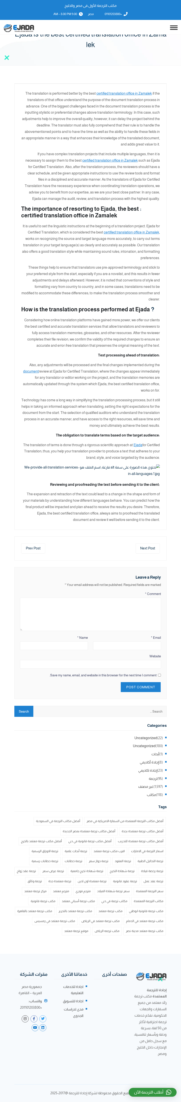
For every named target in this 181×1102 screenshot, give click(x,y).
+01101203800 (113, 14)
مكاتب (151, 795)
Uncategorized (145, 738)
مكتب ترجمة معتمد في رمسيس (54, 921)
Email (156, 637)
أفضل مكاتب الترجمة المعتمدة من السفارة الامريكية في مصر (125, 821)
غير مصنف (145, 786)
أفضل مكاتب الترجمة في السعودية (58, 821)
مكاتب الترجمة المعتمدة (148, 901)
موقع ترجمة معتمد (76, 931)
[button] (153, 1092)
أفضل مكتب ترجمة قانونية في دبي (89, 841)
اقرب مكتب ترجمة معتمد (109, 851)
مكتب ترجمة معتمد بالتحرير (75, 911)
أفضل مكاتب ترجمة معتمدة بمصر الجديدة (89, 831)
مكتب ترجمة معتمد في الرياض (100, 921)
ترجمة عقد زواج (26, 871)
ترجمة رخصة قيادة (152, 871)
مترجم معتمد (61, 891)
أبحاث (155, 754)
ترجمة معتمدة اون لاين (92, 881)
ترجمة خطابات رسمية (45, 861)
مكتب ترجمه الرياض (107, 931)
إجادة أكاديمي (149, 762)
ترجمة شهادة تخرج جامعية (86, 871)
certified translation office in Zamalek (124, 93)
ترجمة (153, 779)
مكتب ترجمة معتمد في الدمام (144, 921)
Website (155, 656)
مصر (91, 14)
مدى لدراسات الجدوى (73, 1012)
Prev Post (33, 548)
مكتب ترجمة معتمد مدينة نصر (144, 931)
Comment (153, 593)
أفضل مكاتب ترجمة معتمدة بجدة (142, 831)
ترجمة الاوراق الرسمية (45, 851)
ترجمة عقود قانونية (125, 881)
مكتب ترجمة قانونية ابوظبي (146, 911)
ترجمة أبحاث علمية (76, 851)
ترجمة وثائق (35, 881)
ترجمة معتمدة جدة (59, 881)
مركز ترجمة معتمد (35, 891)
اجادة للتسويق (73, 1001)
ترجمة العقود (123, 861)
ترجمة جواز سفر (98, 861)
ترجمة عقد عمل (153, 881)
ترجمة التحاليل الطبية (150, 861)
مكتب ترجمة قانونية (43, 901)
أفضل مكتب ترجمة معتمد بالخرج (41, 841)
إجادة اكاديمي (147, 770)
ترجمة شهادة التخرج (122, 871)
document (31, 371)
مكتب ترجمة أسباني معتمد (78, 901)
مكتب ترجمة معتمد (110, 911)
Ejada (138, 445)
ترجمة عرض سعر (53, 871)
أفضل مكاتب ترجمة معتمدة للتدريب (140, 841)
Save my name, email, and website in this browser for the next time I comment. (102, 675)
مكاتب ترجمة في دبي (114, 901)
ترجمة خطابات (73, 861)
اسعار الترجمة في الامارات (147, 851)
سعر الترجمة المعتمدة (149, 891)
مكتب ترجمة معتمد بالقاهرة (34, 911)
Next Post (147, 548)
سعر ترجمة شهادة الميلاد (113, 891)
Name (82, 637)
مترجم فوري (83, 891)
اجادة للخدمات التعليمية (73, 990)
